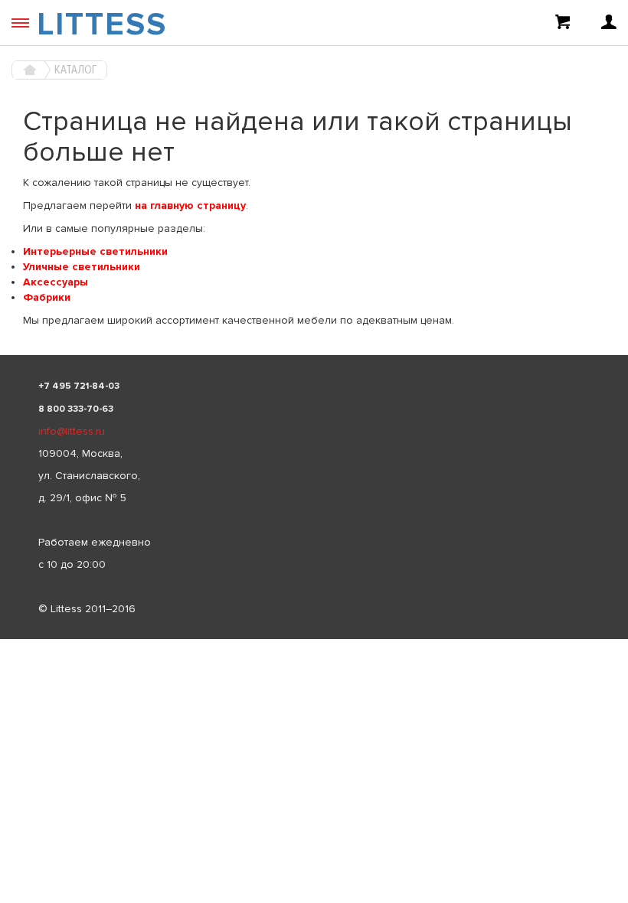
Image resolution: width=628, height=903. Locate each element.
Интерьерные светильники (95, 251)
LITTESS (102, 24)
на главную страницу (190, 205)
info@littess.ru (71, 431)
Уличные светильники (81, 266)
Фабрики (46, 297)
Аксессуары (55, 282)
